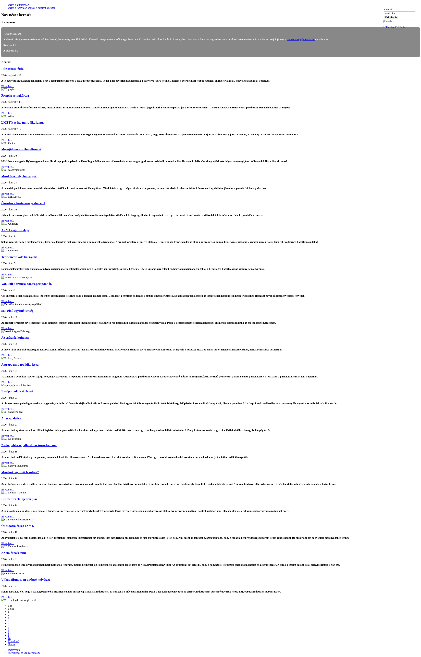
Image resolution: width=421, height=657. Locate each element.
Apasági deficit (11, 418)
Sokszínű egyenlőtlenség (17, 310)
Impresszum (14, 649)
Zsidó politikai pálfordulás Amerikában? (29, 445)
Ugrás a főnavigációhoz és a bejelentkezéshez (31, 7)
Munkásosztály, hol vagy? (19, 176)
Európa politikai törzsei (17, 391)
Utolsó (11, 644)
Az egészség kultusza (15, 337)
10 (9, 638)
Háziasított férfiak (13, 68)
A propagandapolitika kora (20, 364)
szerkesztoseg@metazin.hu (301, 39)
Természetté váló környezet (19, 257)
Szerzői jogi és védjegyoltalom (24, 652)
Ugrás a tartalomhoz (18, 4)
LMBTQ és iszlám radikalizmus (22, 122)
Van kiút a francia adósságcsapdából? (27, 283)
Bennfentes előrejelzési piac (19, 499)
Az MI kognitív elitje (15, 230)
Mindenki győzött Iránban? (20, 472)
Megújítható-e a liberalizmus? (21, 149)
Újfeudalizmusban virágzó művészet (25, 579)
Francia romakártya (15, 95)
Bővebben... (7, 86)
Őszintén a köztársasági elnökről (23, 203)
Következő (13, 641)
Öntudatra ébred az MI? (18, 526)
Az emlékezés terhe (13, 552)
